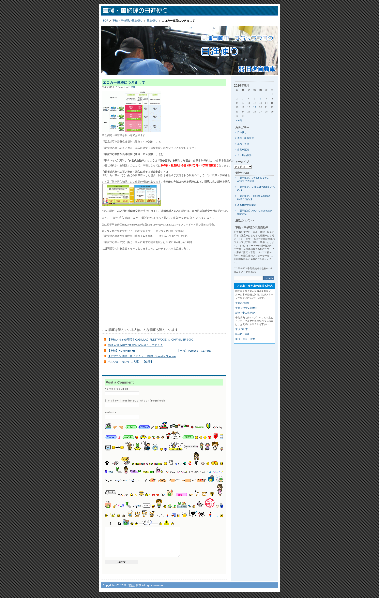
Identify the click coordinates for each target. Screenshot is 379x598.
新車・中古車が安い (246, 312)
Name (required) (117, 388)
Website (111, 412)
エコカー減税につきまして (124, 82)
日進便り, (133, 87)
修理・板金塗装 (245, 138)
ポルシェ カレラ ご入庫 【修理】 (130, 361)
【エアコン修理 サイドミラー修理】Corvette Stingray (142, 356)
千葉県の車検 (242, 302)
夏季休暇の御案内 (246, 205)
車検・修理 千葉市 (245, 339)
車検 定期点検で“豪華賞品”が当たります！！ (135, 345)
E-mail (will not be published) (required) (135, 400)
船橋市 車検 (242, 334)
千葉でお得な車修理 (246, 307)
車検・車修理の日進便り (152, 11)
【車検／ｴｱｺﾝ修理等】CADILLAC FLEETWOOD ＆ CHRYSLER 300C (151, 339)
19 (254, 107)
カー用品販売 (244, 155)
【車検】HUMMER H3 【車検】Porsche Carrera (159, 350)
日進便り (242, 132)
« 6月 (239, 120)
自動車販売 (243, 149)
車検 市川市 (241, 329)
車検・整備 (243, 143)
